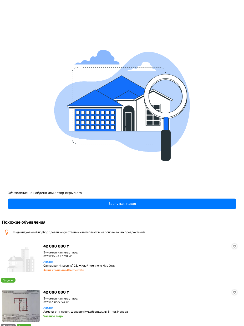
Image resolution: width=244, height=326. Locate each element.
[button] (122, 204)
